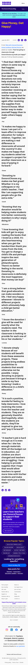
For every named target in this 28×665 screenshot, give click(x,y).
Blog (15, 594)
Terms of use (15, 662)
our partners (20, 646)
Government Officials (15, 640)
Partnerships (7, 550)
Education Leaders (10, 573)
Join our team (17, 589)
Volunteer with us (5, 596)
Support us (4, 594)
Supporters (16, 571)
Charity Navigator (14, 617)
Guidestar (23, 617)
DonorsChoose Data (14, 556)
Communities (17, 591)
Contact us (17, 598)
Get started (8, 531)
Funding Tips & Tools (19, 553)
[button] (23, 3)
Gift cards (3, 589)
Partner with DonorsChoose (14, 654)
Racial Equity (20, 547)
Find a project (4, 584)
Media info (16, 596)
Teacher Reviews (8, 547)
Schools (21, 662)
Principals (7, 638)
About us (16, 584)
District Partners (19, 550)
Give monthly (4, 587)
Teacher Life (6, 553)
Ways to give (4, 598)
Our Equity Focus (18, 587)
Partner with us (5, 591)
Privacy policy (8, 662)
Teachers (9, 571)
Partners (20, 573)
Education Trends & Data (14, 544)
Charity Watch (5, 617)
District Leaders (18, 638)
